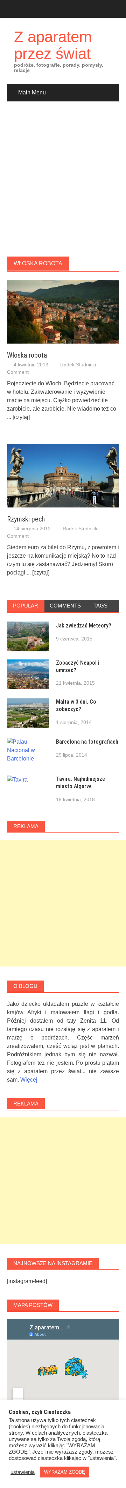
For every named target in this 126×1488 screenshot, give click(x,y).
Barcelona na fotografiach (87, 741)
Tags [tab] (100, 606)
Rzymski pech (26, 519)
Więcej (28, 1080)
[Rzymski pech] (63, 475)
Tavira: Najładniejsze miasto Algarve (80, 783)
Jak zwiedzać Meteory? (83, 625)
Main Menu (32, 92)
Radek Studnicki (78, 364)
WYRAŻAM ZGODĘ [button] (64, 1472)
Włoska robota (27, 355)
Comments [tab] (65, 606)
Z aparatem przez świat (53, 45)
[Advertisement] (63, 179)
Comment (18, 372)
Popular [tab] (25, 606)
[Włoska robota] (63, 311)
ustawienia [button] (22, 1472)
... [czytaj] (18, 417)
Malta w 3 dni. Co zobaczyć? (76, 705)
